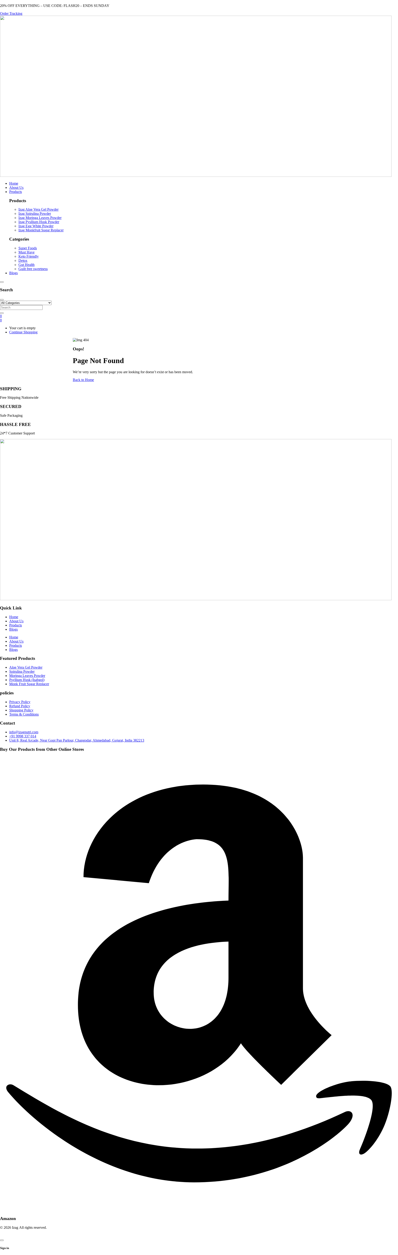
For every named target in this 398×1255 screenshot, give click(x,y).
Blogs (13, 629)
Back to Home (83, 380)
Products (15, 625)
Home (13, 617)
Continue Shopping (23, 332)
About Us (16, 621)
